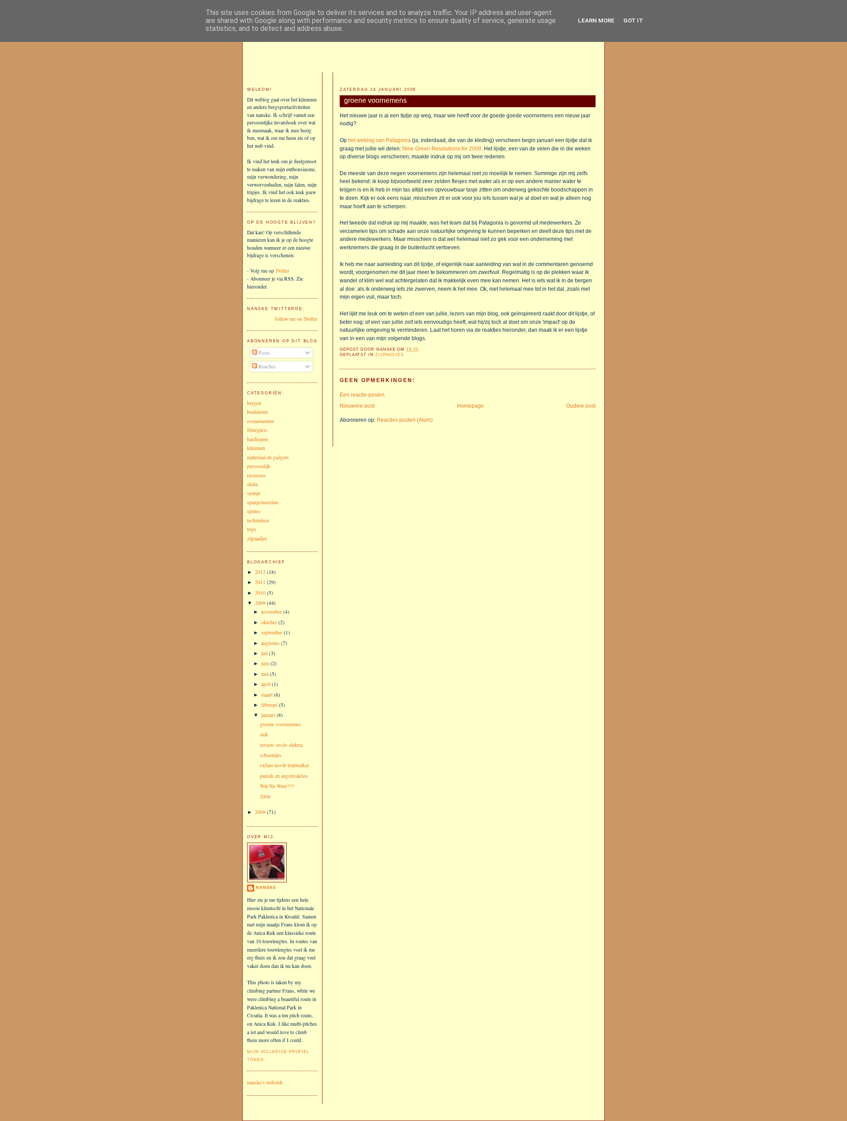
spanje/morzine (262, 502)
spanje (253, 493)
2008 (265, 796)
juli (265, 653)
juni (265, 663)
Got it (633, 20)
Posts (263, 352)
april (266, 684)
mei (265, 674)
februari (270, 704)
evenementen (260, 421)
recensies (256, 475)
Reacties (266, 366)
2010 (261, 592)
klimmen (256, 448)
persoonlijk (258, 466)
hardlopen (257, 439)
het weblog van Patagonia (379, 140)
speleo (253, 511)
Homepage (470, 406)
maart (267, 694)
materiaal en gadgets (268, 457)
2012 (261, 572)
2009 (261, 603)
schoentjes (270, 755)
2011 (261, 582)
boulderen (257, 412)
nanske (266, 887)
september (272, 632)
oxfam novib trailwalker (284, 765)
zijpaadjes (389, 354)
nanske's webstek (265, 1082)
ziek (264, 734)
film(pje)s (257, 430)
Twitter (282, 270)
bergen (254, 403)
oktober (269, 622)
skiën (252, 484)
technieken (258, 520)
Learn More (596, 20)
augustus (271, 643)
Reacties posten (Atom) (405, 420)
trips (251, 529)
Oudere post (581, 406)
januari (269, 715)
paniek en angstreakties (284, 775)
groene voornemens (375, 100)
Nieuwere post (357, 406)
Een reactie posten (362, 394)
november (272, 611)
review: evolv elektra (281, 745)
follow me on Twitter (296, 318)
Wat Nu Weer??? (277, 786)
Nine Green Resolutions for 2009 (441, 148)
